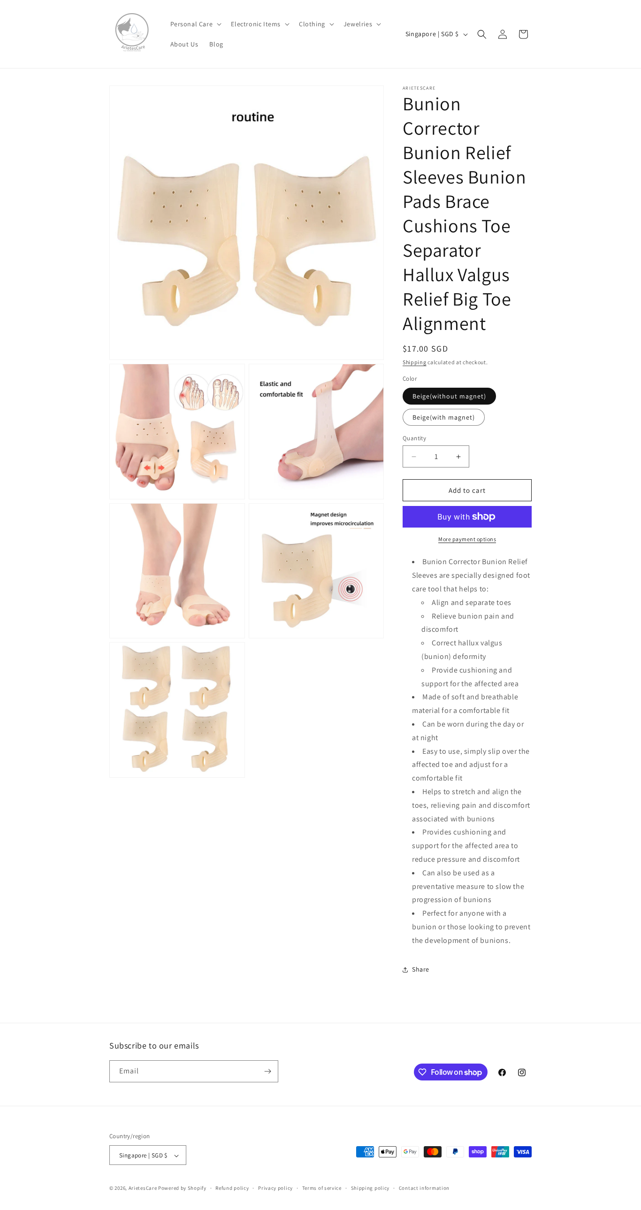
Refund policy (232, 1188)
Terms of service (322, 1188)
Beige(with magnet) (443, 417)
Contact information (424, 1188)
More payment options (467, 539)
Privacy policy (275, 1188)
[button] (195, 24)
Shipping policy (370, 1188)
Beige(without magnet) (449, 396)
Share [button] (420, 969)
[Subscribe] (267, 1071)
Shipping (415, 362)
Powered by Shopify (182, 1188)
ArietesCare (143, 1188)
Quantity (414, 438)
